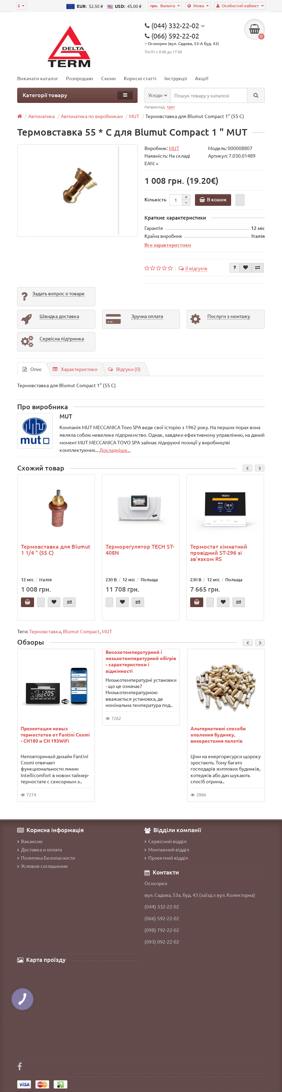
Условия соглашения (44, 866)
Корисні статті (140, 78)
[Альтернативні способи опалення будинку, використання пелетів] (226, 686)
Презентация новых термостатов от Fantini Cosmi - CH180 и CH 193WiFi (55, 734)
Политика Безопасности (48, 858)
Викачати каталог (37, 78)
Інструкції (175, 78)
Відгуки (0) (128, 369)
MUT (107, 631)
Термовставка (45, 631)
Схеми (108, 78)
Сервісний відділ (167, 841)
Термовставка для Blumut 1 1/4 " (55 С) (55, 549)
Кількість (155, 199)
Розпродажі (79, 78)
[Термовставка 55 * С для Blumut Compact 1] (77, 190)
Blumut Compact (81, 631)
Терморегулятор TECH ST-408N (140, 549)
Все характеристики (167, 245)
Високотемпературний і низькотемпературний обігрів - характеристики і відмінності (141, 661)
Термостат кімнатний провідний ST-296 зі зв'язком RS (218, 552)
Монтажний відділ (168, 849)
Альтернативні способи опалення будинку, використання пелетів (218, 734)
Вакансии (31, 841)
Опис (36, 369)
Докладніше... (114, 450)
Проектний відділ (168, 858)
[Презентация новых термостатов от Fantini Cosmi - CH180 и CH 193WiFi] (56, 686)
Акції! (201, 78)
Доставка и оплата (41, 849)
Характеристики (79, 369)
